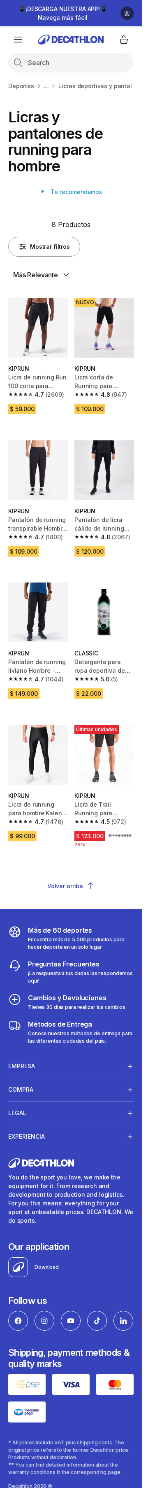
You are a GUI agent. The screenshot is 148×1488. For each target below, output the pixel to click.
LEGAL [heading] (17, 1112)
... (46, 85)
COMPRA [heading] (20, 1089)
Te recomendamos (75, 191)
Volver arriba (65, 885)
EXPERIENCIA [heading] (26, 1136)
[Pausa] (127, 13)
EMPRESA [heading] (21, 1065)
